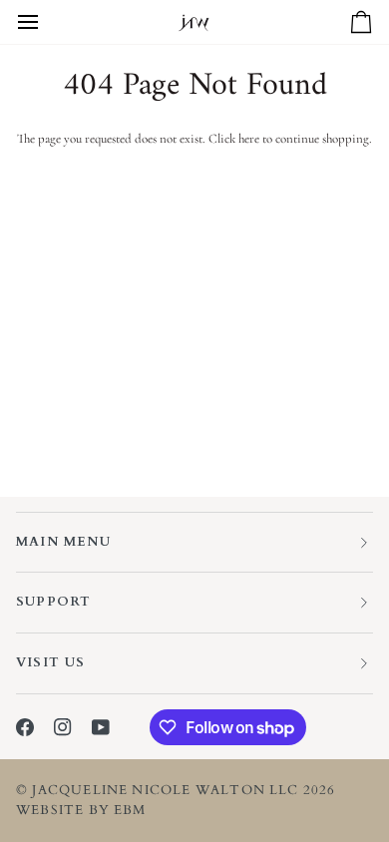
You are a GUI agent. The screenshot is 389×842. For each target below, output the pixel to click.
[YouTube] (101, 727)
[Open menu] (46, 22)
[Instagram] (63, 727)
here (248, 139)
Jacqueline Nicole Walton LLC (165, 790)
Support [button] (53, 602)
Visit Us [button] (51, 662)
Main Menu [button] (63, 542)
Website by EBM (81, 810)
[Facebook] (25, 727)
